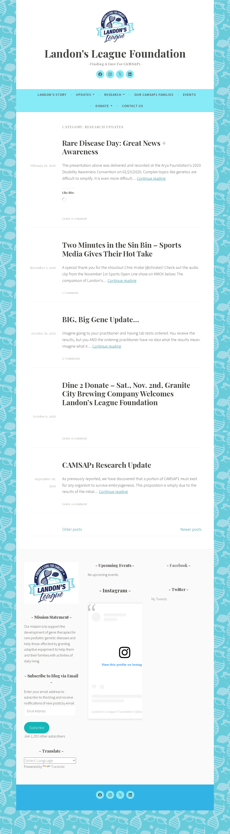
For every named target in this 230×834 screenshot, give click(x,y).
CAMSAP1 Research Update (106, 465)
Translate (58, 766)
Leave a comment (74, 218)
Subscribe (36, 727)
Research (113, 94)
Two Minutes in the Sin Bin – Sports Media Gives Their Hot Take (121, 249)
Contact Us (132, 106)
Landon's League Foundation (115, 53)
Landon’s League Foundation (112, 711)
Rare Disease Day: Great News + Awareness (114, 147)
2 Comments (71, 358)
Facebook (179, 565)
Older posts (72, 529)
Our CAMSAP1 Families (153, 94)
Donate (102, 106)
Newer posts (190, 529)
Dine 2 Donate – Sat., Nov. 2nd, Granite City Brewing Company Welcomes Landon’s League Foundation (126, 393)
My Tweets (159, 599)
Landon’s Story (52, 94)
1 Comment (70, 293)
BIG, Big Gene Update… (100, 319)
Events (189, 94)
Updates (83, 94)
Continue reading (151, 178)
